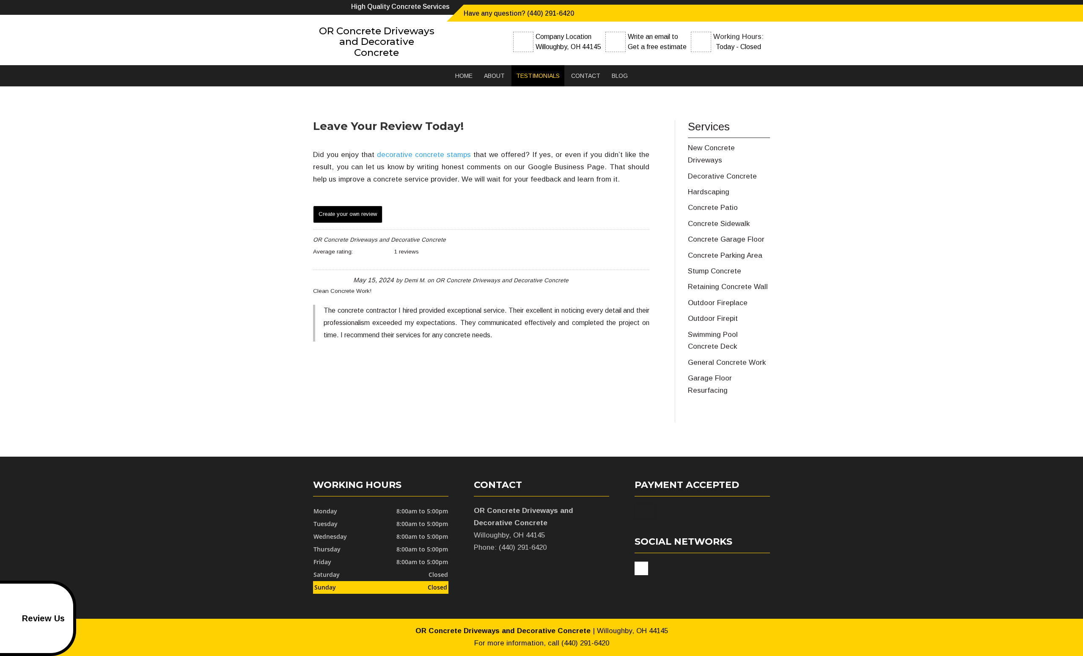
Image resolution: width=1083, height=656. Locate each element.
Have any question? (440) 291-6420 (519, 13)
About (494, 75)
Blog (620, 75)
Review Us (43, 618)
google (641, 568)
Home (464, 75)
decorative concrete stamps (424, 155)
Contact (585, 75)
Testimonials (538, 75)
